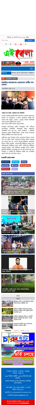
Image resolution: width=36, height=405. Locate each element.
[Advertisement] (18, 18)
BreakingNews (25, 403)
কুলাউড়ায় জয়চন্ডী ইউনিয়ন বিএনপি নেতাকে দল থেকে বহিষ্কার (17, 271)
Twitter (16, 162)
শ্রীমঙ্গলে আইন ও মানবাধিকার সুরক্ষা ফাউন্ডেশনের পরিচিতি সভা (24, 302)
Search (30, 40)
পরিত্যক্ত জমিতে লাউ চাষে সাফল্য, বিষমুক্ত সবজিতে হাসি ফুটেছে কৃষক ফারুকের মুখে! (23, 310)
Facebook (6, 162)
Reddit (15, 165)
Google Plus (26, 165)
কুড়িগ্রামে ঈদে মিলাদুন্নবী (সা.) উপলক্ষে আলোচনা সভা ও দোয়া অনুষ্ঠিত (17, 231)
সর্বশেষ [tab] (18, 296)
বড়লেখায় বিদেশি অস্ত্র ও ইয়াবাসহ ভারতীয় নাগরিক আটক (23, 324)
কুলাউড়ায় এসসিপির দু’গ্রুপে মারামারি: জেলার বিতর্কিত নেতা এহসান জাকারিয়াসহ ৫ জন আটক (17, 212)
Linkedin (6, 165)
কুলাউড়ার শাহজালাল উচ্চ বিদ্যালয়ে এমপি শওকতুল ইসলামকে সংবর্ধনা (15, 251)
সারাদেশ (14, 78)
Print (15, 169)
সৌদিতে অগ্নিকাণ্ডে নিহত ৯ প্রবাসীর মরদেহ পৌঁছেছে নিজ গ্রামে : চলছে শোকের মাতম (15, 192)
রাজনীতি (10, 78)
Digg (24, 162)
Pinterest (6, 169)
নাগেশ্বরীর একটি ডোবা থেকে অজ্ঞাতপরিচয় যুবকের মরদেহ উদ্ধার (15, 290)
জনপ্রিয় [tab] (18, 298)
